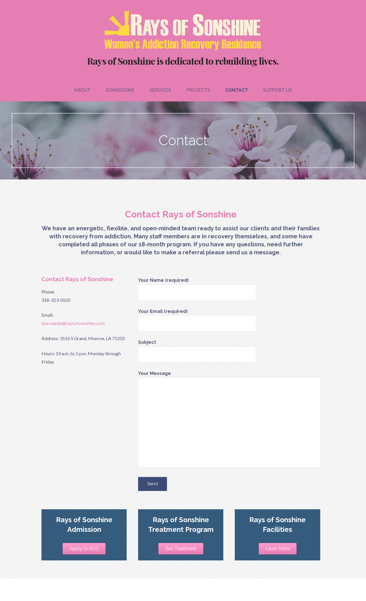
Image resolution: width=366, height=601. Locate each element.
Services (160, 90)
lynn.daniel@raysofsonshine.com (73, 323)
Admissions (120, 90)
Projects (198, 90)
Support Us (277, 90)
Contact (236, 90)
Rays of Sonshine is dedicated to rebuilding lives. (183, 61)
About (82, 90)
